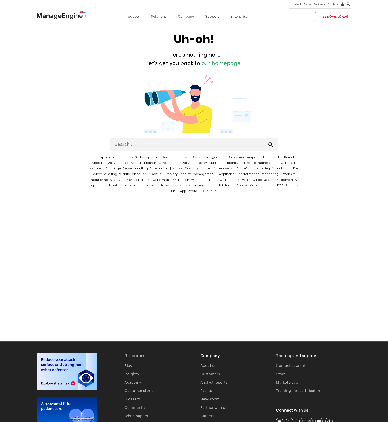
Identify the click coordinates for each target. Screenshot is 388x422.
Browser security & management (188, 185)
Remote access (175, 157)
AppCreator (189, 191)
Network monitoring (163, 180)
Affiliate (333, 4)
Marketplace (287, 382)
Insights (131, 374)
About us (208, 365)
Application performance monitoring (249, 174)
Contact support (291, 365)
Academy (132, 382)
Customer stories (139, 391)
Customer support (244, 157)
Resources (135, 355)
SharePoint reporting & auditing (263, 168)
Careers (207, 416)
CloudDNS (211, 191)
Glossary (132, 399)
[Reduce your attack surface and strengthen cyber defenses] (67, 371)
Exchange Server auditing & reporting (138, 168)
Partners (319, 4)
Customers (210, 374)
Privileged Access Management (245, 185)
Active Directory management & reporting (144, 163)
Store (307, 4)
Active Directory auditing (202, 163)
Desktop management (110, 157)
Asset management (208, 157)
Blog (128, 365)
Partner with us (213, 407)
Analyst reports (214, 382)
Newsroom (210, 399)
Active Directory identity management (183, 174)
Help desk (271, 157)
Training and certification (298, 391)
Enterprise (239, 16)
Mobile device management (132, 185)
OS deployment (145, 157)
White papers (136, 416)
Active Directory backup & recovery (202, 168)
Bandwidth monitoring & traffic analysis (215, 180)
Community (135, 407)
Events (206, 391)
